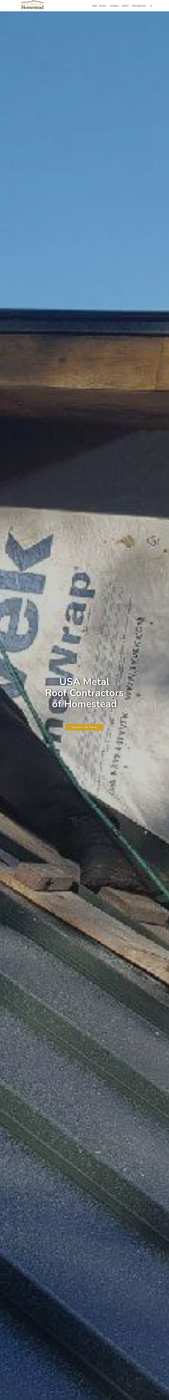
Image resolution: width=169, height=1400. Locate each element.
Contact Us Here (84, 727)
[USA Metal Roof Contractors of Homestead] (33, 5)
